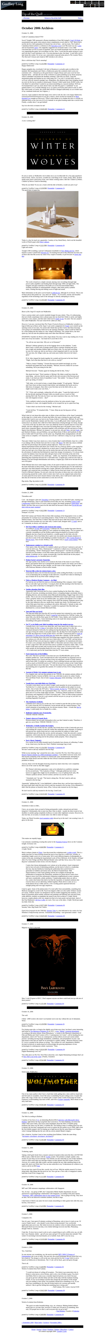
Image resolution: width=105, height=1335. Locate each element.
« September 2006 (28, 1322)
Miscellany (63, 1329)
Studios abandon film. (35, 589)
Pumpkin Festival (61, 842)
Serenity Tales (51, 910)
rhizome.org (45, 253)
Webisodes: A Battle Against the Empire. (40, 726)
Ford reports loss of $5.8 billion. (37, 654)
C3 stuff (74, 521)
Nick (68, 430)
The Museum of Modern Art (39, 1031)
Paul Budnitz (60, 1311)
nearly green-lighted (71, 539)
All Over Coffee (40, 900)
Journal (39, 1329)
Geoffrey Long (62, 1331)
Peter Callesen (44, 242)
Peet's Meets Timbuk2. (34, 740)
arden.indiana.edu (31, 556)
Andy (77, 430)
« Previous (26, 18)
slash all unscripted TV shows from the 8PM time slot (54, 634)
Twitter (48, 1157)
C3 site (67, 1258)
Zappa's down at (37, 718)
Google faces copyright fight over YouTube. (41, 683)
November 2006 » (56, 1322)
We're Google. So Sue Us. (58, 689)
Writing (56, 1329)
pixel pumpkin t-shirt (46, 818)
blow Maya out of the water (32, 1057)
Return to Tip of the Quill (53, 18)
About (44, 1329)
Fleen (40, 852)
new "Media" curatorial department (67, 1031)
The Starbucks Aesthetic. (34, 702)
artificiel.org (56, 293)
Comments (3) (60, 188)
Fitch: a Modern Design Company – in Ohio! (41, 580)
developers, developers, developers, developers (37, 1136)
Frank (67, 326)
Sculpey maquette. (64, 1099)
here (38, 1166)
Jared (36, 48)
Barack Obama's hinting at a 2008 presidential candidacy (40, 755)
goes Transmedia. (38, 713)
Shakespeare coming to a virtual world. (39, 545)
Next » (80, 18)
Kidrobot (76, 1311)
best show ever (56, 46)
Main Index (38, 1322)
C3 (38, 1120)
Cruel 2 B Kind (75, 40)
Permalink (51, 64)
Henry (61, 443)
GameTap (54, 615)
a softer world (71, 852)
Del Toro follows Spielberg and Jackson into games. (44, 527)
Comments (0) (60, 245)
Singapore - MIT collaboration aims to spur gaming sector (41, 1195)
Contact (71, 1329)
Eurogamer (46, 528)
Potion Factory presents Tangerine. (38, 560)
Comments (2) (59, 64)
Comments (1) (60, 109)
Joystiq (37, 528)
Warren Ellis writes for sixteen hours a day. (41, 571)
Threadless (44, 500)
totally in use (59, 319)
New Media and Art (67, 251)
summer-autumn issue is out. (43, 672)
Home (33, 1329)
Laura (79, 46)
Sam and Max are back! (34, 611)
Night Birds (75, 503)
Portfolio (50, 1329)
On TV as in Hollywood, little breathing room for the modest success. (49, 624)
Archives (46, 1322)
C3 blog (42, 628)
